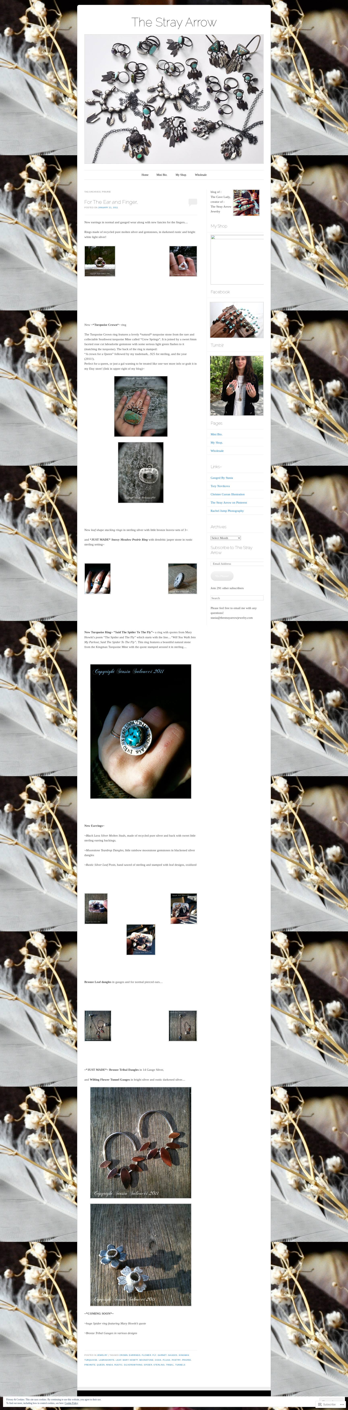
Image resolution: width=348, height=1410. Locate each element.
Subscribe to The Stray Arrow (231, 550)
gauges (172, 1355)
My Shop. (181, 174)
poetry (176, 1360)
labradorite (107, 1360)
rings (109, 1365)
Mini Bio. (162, 174)
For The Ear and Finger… (111, 202)
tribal (170, 1365)
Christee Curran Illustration (228, 494)
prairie (186, 1360)
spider (148, 1365)
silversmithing (133, 1365)
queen (101, 1365)
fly (154, 1355)
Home (145, 174)
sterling (159, 1365)
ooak (158, 1360)
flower (146, 1355)
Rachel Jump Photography (227, 510)
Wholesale (201, 174)
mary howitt (130, 1360)
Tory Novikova (220, 486)
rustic (118, 1365)
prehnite (89, 1365)
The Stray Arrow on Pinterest (229, 502)
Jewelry (102, 1355)
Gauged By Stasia (222, 477)
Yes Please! (222, 576)
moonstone (146, 1360)
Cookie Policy (71, 1403)
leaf (118, 1360)
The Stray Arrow (174, 22)
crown (123, 1355)
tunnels (180, 1365)
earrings (134, 1355)
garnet (162, 1355)
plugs (166, 1360)
